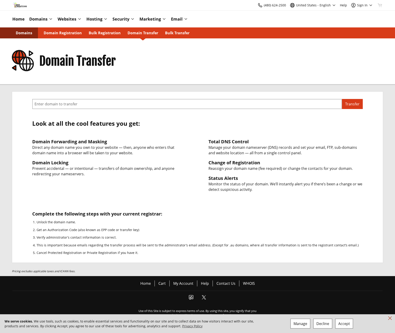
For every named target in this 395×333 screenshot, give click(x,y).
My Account (183, 283)
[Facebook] (191, 298)
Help (205, 283)
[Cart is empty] (380, 5)
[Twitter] (204, 298)
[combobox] (187, 104)
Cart (162, 283)
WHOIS (249, 283)
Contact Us (225, 283)
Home (145, 283)
